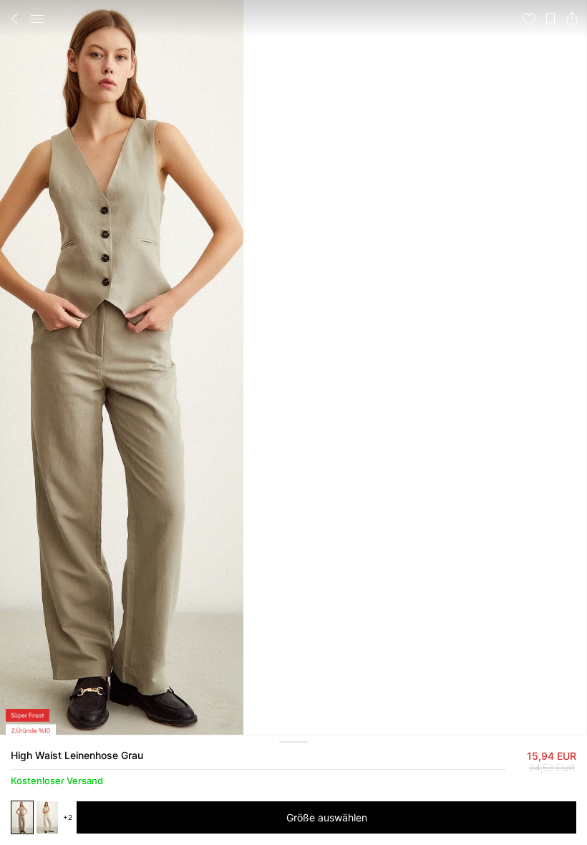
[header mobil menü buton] (37, 18)
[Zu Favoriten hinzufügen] (529, 18)
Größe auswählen (326, 817)
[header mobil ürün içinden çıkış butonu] (15, 18)
